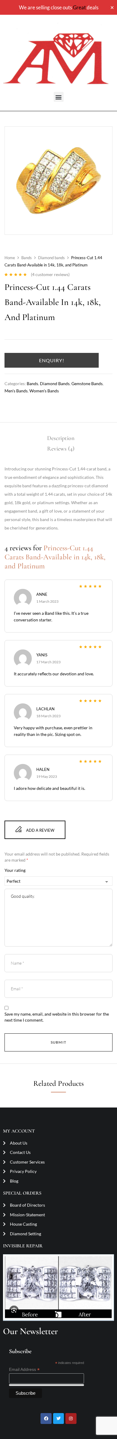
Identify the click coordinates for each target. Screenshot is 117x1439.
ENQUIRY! (51, 360)
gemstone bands (87, 383)
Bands (26, 257)
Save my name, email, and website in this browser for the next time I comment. (56, 1017)
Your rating (15, 870)
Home (9, 257)
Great (79, 7)
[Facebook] (45, 1418)
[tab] (60, 438)
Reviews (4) (60, 448)
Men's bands (16, 390)
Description (60, 438)
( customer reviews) (50, 274)
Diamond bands (51, 257)
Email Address (24, 1369)
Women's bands (44, 390)
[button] (59, 97)
